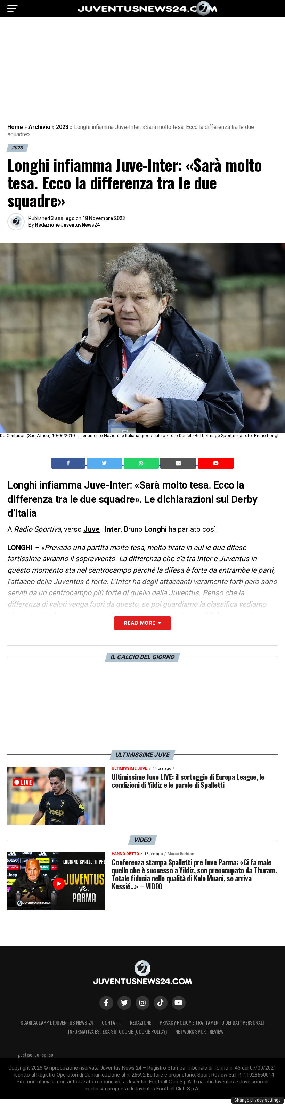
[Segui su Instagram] (142, 1003)
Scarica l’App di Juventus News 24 (57, 1022)
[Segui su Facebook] (106, 1003)
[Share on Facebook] (69, 463)
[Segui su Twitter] (124, 1003)
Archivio (39, 127)
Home (15, 127)
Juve (91, 529)
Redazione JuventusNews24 (67, 225)
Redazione (140, 1022)
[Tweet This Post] (105, 463)
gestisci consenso (35, 1054)
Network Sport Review (199, 1031)
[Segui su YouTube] (179, 1003)
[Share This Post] (142, 463)
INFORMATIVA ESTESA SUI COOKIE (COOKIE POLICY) (117, 1031)
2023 (62, 127)
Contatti (112, 1022)
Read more (139, 623)
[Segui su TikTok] (161, 1003)
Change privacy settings (257, 1100)
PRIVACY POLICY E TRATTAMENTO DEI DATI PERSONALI (212, 1022)
